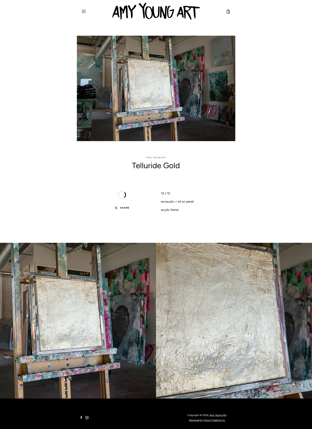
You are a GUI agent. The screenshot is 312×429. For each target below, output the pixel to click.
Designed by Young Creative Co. (207, 420)
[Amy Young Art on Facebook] (81, 417)
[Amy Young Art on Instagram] (87, 417)
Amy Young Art (217, 415)
